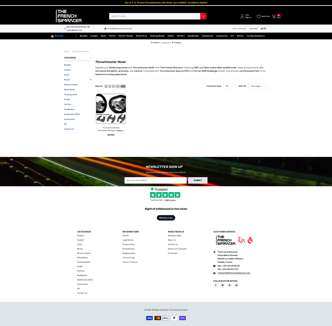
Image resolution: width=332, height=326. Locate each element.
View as (98, 86)
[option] (166, 2)
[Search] (157, 16)
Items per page (214, 86)
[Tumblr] (229, 285)
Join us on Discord (239, 28)
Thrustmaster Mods (80, 52)
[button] (77, 79)
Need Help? (253, 28)
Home (66, 52)
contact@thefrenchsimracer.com (119, 28)
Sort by (242, 86)
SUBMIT (198, 180)
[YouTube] (236, 285)
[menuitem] (77, 65)
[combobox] (154, 16)
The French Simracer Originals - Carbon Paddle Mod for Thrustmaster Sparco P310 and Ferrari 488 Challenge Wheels (111, 130)
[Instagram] (222, 285)
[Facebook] (215, 285)
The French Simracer (111, 128)
